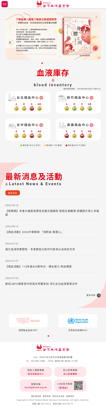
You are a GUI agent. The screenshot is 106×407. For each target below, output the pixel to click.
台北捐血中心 (28, 97)
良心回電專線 (70, 374)
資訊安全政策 (58, 396)
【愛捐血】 (63, 387)
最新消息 (12, 193)
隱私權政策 (36, 396)
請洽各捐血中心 (36, 374)
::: (1, 65)
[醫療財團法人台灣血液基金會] (53, 4)
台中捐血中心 (28, 125)
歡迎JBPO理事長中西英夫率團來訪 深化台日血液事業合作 (41, 283)
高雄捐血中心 (78, 125)
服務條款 (47, 396)
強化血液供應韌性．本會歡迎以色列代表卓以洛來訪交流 (40, 249)
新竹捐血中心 (78, 97)
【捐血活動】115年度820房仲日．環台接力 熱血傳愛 (38, 266)
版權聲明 (70, 396)
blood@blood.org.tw (36, 387)
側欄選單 (5, 4)
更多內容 (91, 295)
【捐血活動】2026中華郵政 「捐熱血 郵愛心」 (34, 232)
